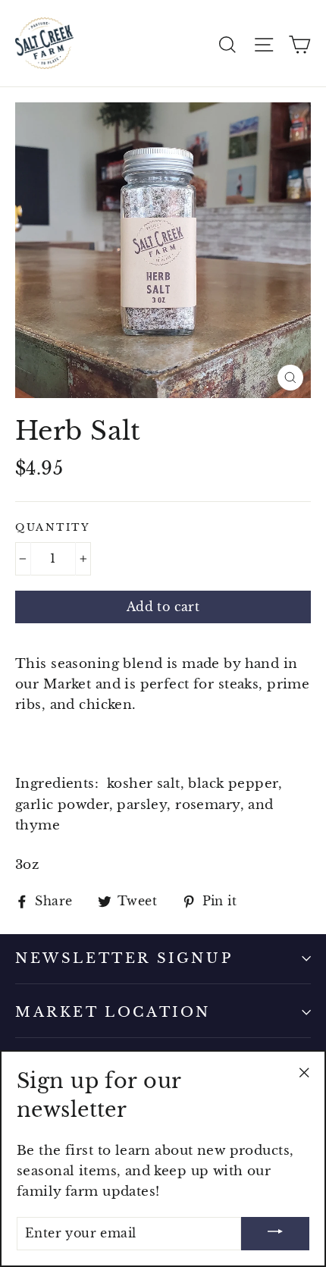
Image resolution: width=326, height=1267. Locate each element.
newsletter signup (124, 958)
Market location (113, 1012)
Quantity (52, 527)
